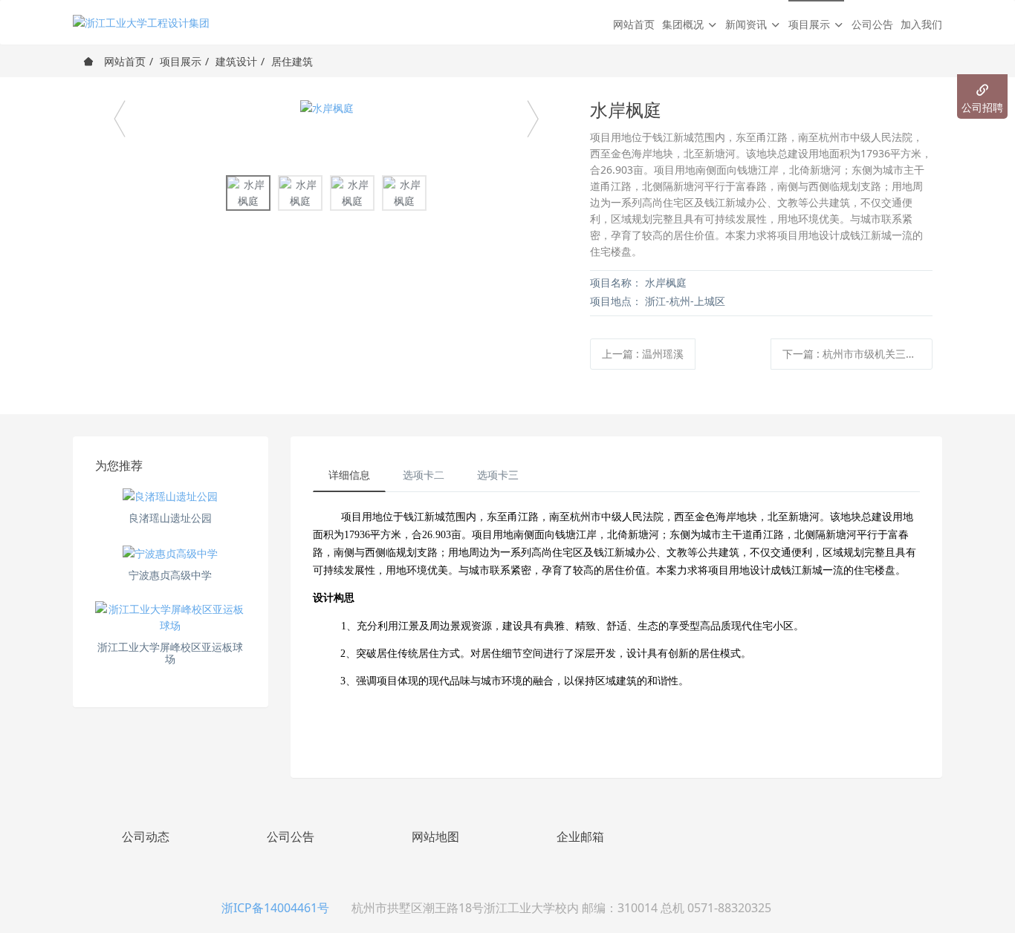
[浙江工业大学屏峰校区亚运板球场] (170, 617)
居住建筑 (292, 61)
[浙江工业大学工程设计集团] (141, 22)
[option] (326, 108)
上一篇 (643, 354)
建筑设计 (236, 61)
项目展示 (180, 61)
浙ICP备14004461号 (275, 908)
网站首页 (634, 24)
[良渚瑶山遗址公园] (170, 496)
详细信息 (349, 475)
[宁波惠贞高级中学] (170, 552)
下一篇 (857, 354)
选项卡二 (423, 475)
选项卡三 (498, 475)
